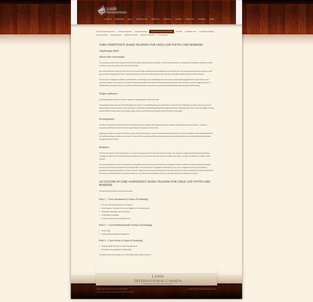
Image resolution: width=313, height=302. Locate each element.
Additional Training (130, 35)
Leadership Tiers (190, 31)
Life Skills (179, 31)
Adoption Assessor (141, 31)
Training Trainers (115, 35)
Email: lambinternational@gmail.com (109, 292)
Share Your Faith (101, 35)
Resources (143, 35)
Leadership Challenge (206, 31)
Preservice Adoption (125, 31)
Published (151, 35)
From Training (162, 35)
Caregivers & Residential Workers (161, 31)
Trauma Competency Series (105, 31)
